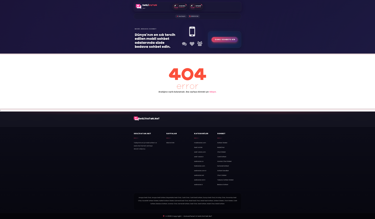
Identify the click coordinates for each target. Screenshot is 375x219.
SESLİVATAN (194, 16)
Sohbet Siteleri (222, 143)
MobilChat (221, 147)
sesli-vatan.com (200, 152)
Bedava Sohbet (222, 185)
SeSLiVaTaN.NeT (149, 118)
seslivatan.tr (198, 185)
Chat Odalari (221, 175)
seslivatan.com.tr (200, 171)
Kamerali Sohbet (223, 166)
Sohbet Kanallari (223, 171)
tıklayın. (213, 92)
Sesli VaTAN (198, 147)
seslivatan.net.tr (199, 180)
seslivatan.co (199, 161)
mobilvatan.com (200, 143)
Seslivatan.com (199, 166)
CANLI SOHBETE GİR (225, 39)
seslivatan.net (199, 175)
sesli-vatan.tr (199, 157)
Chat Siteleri (221, 152)
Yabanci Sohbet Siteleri (225, 180)
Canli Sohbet (221, 157)
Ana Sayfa (182, 16)
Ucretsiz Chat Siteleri (224, 161)
